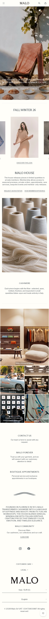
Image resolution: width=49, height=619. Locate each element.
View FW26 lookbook (28, 88)
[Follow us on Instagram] (20, 548)
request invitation (10, 88)
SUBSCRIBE (24, 537)
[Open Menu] (4, 3)
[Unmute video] (40, 10)
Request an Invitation (13, 191)
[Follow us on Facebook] (29, 548)
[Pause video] (45, 10)
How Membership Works (34, 191)
